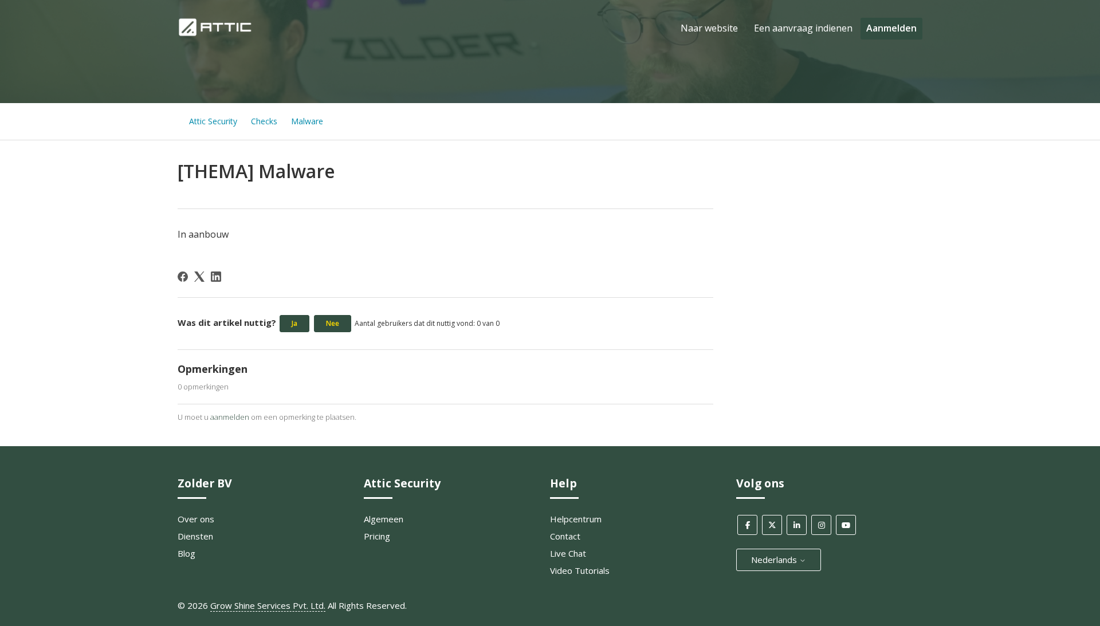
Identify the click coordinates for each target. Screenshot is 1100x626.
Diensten (195, 536)
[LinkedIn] (216, 276)
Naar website (709, 28)
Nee (332, 323)
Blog (186, 553)
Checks (264, 121)
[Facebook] (183, 276)
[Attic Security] (216, 34)
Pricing (377, 536)
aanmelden (229, 417)
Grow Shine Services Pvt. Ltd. (267, 605)
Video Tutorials (580, 570)
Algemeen (383, 519)
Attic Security (213, 121)
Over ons (196, 519)
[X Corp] (199, 276)
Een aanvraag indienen (803, 28)
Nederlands (775, 559)
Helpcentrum (576, 519)
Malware (307, 121)
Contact (565, 536)
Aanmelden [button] (891, 28)
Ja (294, 323)
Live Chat (568, 553)
